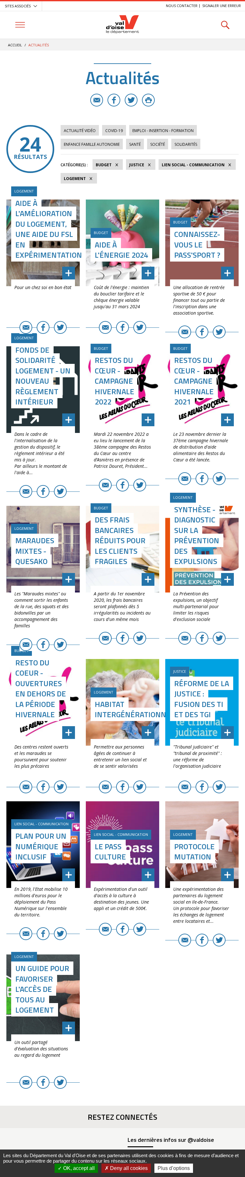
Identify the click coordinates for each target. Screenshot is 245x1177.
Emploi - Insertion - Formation (163, 130)
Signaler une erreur (221, 5)
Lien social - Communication (193, 165)
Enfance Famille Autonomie (92, 144)
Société (157, 144)
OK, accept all (78, 1168)
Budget (104, 165)
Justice (136, 165)
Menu (20, 25)
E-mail (96, 100)
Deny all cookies (128, 1168)
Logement (75, 178)
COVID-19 (114, 130)
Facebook (114, 100)
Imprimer (148, 100)
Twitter (131, 100)
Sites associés (18, 6)
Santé (135, 144)
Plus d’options (174, 1168)
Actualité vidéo (80, 130)
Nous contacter (181, 5)
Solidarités (185, 144)
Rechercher (225, 25)
